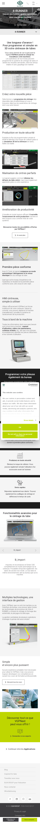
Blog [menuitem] (6, 770)
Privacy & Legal (20, 811)
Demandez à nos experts (21, 736)
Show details (28, 420)
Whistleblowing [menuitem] (10, 791)
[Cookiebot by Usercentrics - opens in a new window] (28, 385)
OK (20, 427)
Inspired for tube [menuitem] (10, 774)
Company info (20, 816)
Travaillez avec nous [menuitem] (11, 778)
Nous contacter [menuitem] (10, 787)
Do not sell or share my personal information (20, 435)
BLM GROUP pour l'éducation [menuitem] (15, 783)
